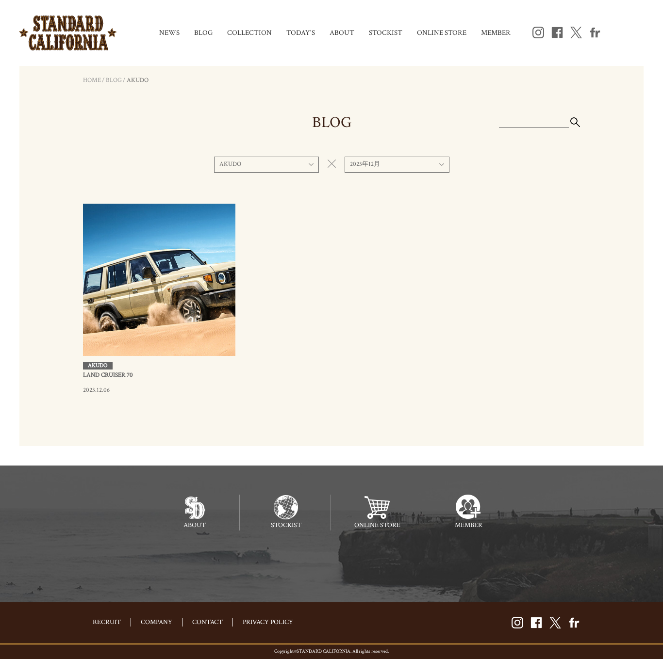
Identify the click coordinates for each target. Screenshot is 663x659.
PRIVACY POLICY (268, 622)
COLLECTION (249, 32)
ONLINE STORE (441, 32)
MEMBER (496, 32)
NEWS (169, 32)
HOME (92, 80)
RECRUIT (107, 622)
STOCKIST (385, 32)
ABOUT (342, 32)
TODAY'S (300, 32)
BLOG (203, 32)
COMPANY (156, 622)
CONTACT (207, 622)
